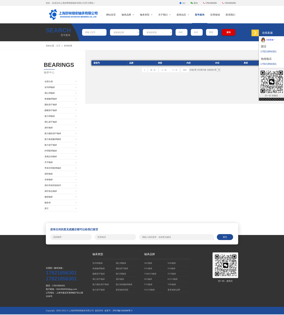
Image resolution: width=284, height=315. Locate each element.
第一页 (153, 70)
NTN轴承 (172, 274)
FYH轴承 (148, 284)
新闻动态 (181, 14)
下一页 (174, 70)
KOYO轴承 (173, 279)
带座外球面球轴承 (53, 168)
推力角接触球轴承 (53, 139)
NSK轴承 (172, 263)
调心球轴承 (50, 93)
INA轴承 (171, 268)
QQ (183, 3)
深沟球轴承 (50, 87)
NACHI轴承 (149, 290)
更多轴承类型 (122, 290)
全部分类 (49, 81)
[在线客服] (255, 33)
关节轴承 (49, 162)
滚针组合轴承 (51, 191)
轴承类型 (144, 14)
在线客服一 (270, 40)
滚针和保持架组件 (53, 185)
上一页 (164, 70)
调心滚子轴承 (51, 122)
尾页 (185, 70)
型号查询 (199, 14)
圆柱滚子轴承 (51, 105)
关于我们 (163, 14)
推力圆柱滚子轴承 (53, 133)
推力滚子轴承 (51, 145)
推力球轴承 (50, 116)
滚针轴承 (49, 128)
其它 (47, 208)
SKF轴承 (148, 263)
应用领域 (215, 14)
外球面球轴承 (51, 151)
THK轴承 (172, 284)
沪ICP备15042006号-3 (122, 311)
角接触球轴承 (51, 99)
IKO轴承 (148, 279)
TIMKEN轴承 (150, 274)
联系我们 (230, 14)
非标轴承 (49, 179)
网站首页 (111, 14)
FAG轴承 (148, 268)
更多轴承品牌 (174, 290)
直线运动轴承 (51, 156)
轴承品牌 (126, 14)
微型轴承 (49, 197)
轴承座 (48, 203)
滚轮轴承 (49, 174)
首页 (58, 46)
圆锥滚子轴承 (51, 110)
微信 (196, 3)
